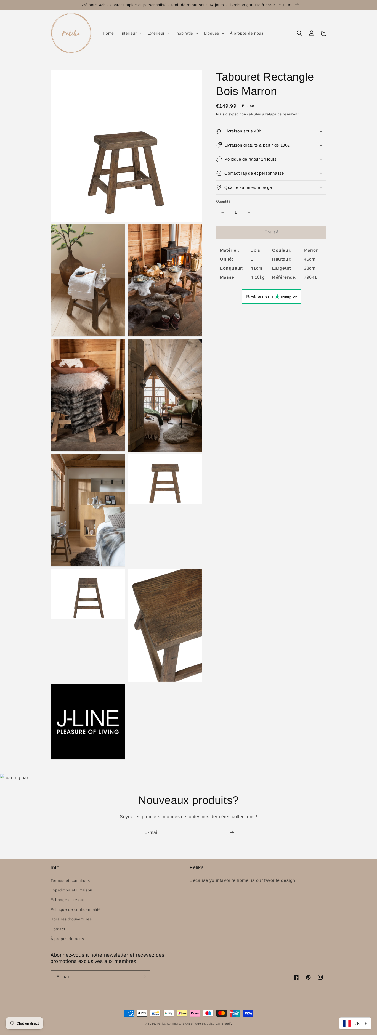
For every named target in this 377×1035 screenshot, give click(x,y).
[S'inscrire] (232, 832)
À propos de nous (67, 938)
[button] (130, 33)
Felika (161, 1023)
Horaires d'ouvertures (71, 919)
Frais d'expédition (231, 114)
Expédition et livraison (71, 890)
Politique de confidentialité (76, 909)
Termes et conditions (70, 880)
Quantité (223, 201)
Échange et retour (68, 900)
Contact (58, 929)
